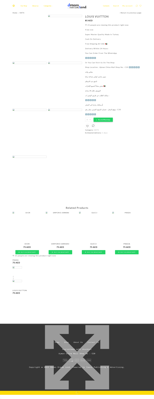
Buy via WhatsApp (104, 120)
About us (35, 6)
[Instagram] (14, 6)
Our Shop (24, 6)
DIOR (27, 244)
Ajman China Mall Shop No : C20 (77, 353)
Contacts (106, 6)
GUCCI (93, 244)
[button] (103, 120)
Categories (47, 6)
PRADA (127, 244)
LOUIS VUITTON (20, 290)
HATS (22, 13)
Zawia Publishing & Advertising (105, 367)
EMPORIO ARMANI (60, 244)
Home (15, 13)
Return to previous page (131, 13)
